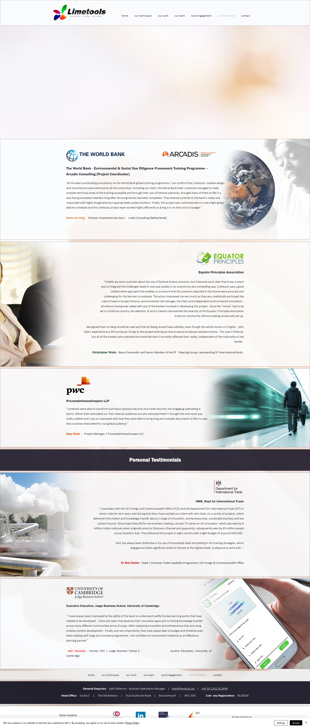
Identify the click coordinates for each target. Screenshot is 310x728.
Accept (296, 722)
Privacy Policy (132, 722)
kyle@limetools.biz (183, 688)
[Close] (306, 722)
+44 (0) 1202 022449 (214, 688)
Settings (281, 722)
